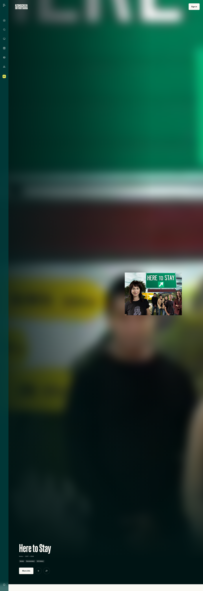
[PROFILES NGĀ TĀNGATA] (4, 66)
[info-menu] (4, 584)
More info (26, 570)
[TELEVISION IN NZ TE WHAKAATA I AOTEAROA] (4, 38)
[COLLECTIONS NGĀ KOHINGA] (4, 57)
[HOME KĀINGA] (4, 20)
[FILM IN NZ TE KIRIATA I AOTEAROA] (4, 48)
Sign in (194, 6)
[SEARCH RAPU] (4, 29)
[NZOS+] (4, 76)
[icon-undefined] (38, 571)
